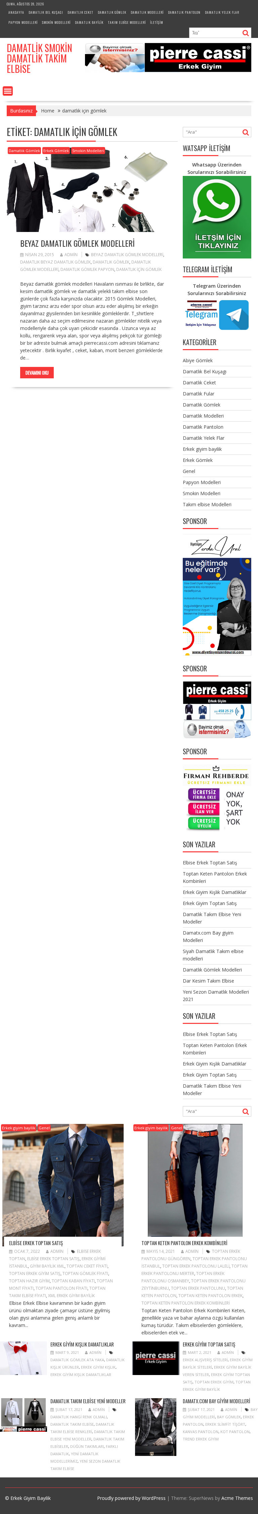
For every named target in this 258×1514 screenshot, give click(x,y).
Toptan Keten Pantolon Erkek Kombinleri (184, 1242)
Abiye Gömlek (198, 360)
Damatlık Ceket (80, 12)
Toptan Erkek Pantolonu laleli (195, 1266)
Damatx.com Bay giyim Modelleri (216, 1401)
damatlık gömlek (111, 262)
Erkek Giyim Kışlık (98, 1367)
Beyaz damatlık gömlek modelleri (77, 243)
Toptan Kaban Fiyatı (73, 1281)
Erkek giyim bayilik (202, 449)
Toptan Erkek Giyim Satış (34, 1273)
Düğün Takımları (87, 1446)
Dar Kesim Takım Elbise (208, 981)
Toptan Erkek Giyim (214, 1381)
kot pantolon (235, 1431)
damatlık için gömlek (139, 269)
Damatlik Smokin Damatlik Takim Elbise (39, 58)
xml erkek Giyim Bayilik (71, 1295)
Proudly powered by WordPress (131, 1498)
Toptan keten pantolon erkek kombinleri (185, 1303)
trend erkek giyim (201, 1438)
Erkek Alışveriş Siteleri (205, 1359)
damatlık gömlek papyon (87, 269)
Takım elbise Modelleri (127, 22)
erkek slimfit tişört (225, 1424)
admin (71, 254)
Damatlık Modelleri (147, 12)
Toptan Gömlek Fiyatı (85, 1273)
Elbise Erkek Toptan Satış (210, 862)
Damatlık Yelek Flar (222, 12)
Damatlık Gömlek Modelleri (212, 969)
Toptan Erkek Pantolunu (198, 1288)
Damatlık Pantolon (184, 12)
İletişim (156, 22)
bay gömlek (229, 1416)
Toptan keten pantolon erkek (210, 1295)
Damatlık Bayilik (89, 22)
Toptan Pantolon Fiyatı (61, 1288)
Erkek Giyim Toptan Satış (210, 903)
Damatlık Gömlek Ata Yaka (77, 1359)
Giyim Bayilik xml (47, 1266)
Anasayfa (16, 12)
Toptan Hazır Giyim (29, 1281)
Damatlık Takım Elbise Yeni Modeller (88, 1401)
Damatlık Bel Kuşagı (46, 12)
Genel (189, 471)
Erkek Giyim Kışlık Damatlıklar (214, 892)
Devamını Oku (37, 372)
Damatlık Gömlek (112, 12)
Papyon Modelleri (23, 22)
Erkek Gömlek (56, 150)
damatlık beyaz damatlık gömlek (55, 262)
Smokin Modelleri (56, 22)
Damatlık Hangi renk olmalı (78, 1416)
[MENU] (8, 91)
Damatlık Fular (198, 393)
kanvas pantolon (200, 1431)
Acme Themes (237, 1498)
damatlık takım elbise (72, 1424)
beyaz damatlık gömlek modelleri (127, 254)
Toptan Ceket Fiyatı (87, 1266)
